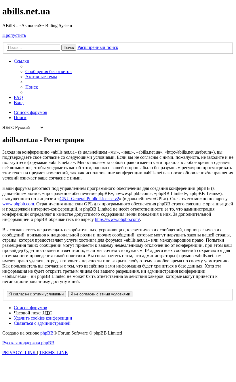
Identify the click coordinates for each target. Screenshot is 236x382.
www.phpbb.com (18, 203)
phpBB (47, 333)
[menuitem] (48, 71)
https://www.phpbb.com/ (117, 219)
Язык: (8, 127)
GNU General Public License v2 (89, 198)
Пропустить (14, 35)
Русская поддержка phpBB (28, 342)
